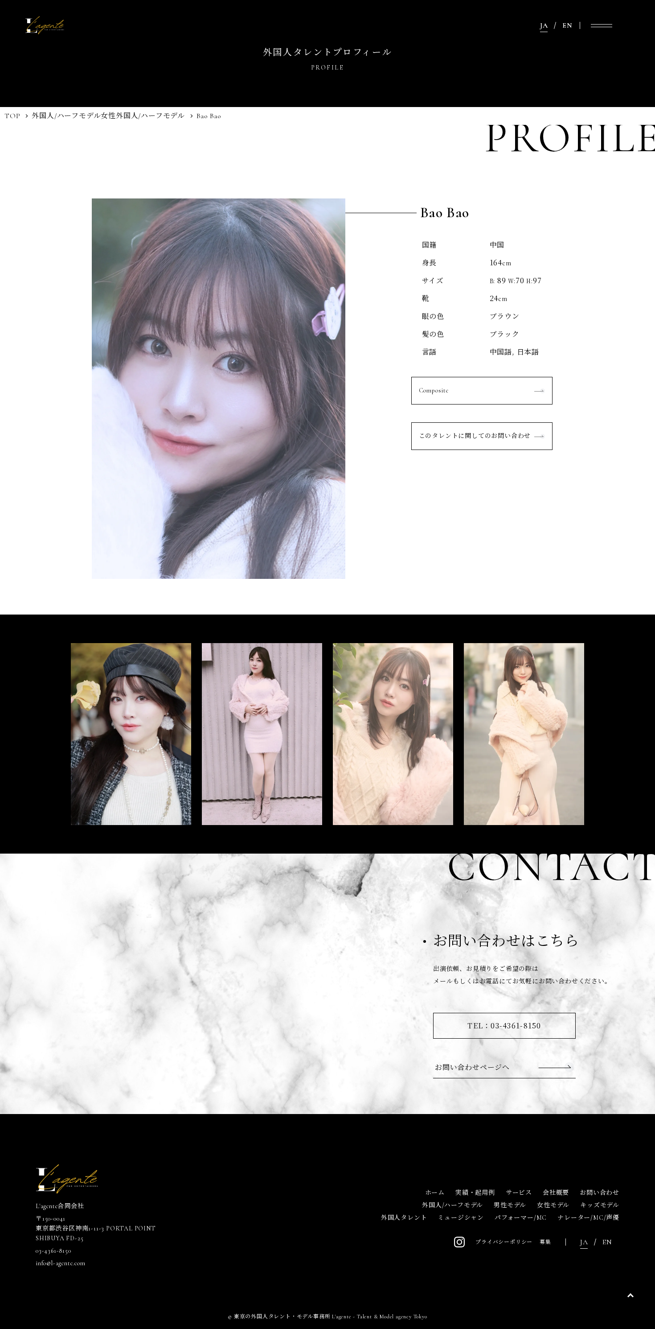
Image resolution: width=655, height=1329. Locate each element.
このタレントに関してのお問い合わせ (475, 436)
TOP (12, 115)
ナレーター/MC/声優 (588, 1218)
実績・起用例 (475, 1193)
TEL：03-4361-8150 (504, 1025)
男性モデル (510, 1205)
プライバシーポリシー (503, 1242)
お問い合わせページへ (472, 1067)
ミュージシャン (461, 1218)
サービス (519, 1193)
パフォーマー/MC (521, 1218)
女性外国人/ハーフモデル (143, 115)
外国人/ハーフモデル (66, 115)
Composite (434, 390)
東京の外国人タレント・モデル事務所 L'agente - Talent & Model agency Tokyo (330, 1316)
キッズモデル (599, 1205)
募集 (545, 1242)
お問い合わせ (599, 1193)
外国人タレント (404, 1218)
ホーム (435, 1193)
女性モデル (553, 1205)
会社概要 (556, 1193)
